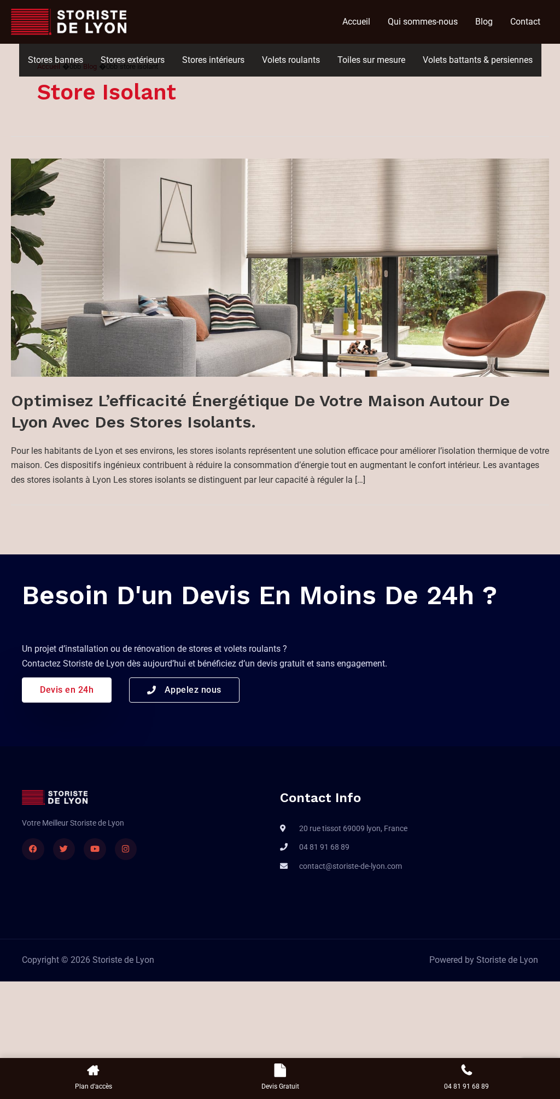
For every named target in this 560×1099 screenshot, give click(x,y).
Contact (525, 21)
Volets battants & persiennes (478, 60)
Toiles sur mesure (371, 60)
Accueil (356, 21)
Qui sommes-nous (423, 21)
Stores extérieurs (133, 60)
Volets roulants (291, 60)
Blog (484, 21)
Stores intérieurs (213, 60)
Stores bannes (55, 60)
